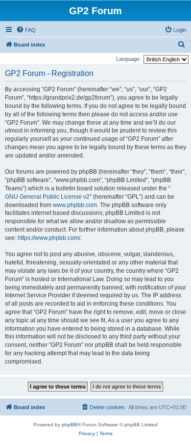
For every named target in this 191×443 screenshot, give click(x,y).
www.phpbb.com (75, 205)
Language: (128, 59)
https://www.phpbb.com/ (49, 238)
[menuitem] (26, 30)
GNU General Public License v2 (47, 196)
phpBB (69, 424)
